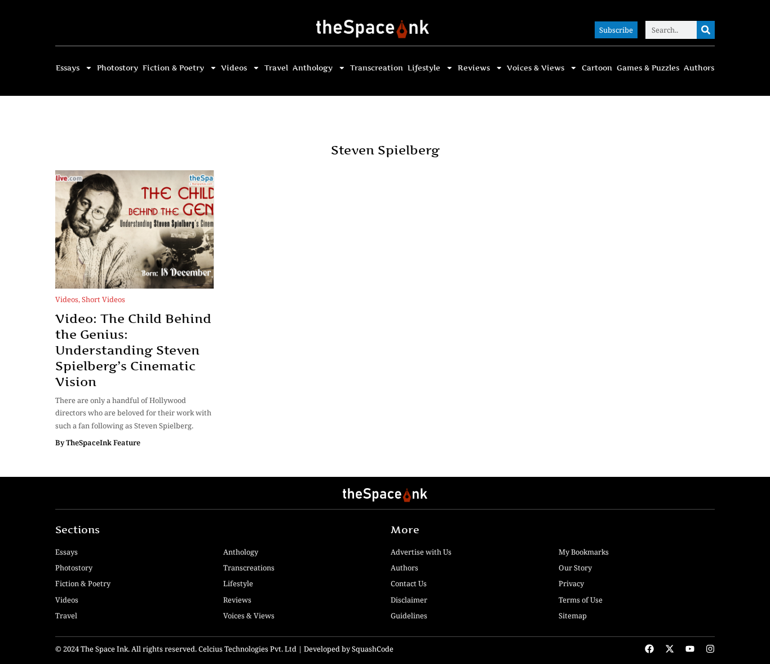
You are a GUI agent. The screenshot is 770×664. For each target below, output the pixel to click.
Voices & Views (535, 68)
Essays (67, 68)
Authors (699, 68)
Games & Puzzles (648, 68)
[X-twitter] (669, 648)
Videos (234, 68)
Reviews (474, 68)
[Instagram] (710, 648)
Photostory (117, 68)
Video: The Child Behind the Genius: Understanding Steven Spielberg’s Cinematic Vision (133, 350)
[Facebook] (649, 648)
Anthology (313, 68)
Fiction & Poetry (173, 68)
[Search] (706, 30)
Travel (276, 68)
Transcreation (376, 68)
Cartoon (597, 68)
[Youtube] (689, 648)
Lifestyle (424, 68)
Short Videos (103, 299)
